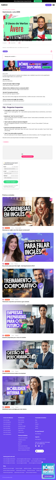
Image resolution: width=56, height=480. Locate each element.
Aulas (36, 422)
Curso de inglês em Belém (22, 463)
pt (39, 451)
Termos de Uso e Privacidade (24, 448)
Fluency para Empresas (23, 446)
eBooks (36, 428)
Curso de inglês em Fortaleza (9, 463)
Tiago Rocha (20, 430)
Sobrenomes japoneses (8, 472)
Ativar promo (38, 1)
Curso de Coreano (7, 432)
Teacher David (21, 432)
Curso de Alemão (6, 428)
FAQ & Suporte (38, 439)
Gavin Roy (20, 424)
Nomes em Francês (31, 470)
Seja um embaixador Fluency (24, 450)
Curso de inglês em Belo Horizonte (24, 458)
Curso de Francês (6, 424)
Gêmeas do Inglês (21, 426)
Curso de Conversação (23, 437)
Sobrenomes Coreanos (21, 470)
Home (4, 9)
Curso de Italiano (6, 426)
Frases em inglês (19, 468)
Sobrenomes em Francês (19, 472)
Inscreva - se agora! (10, 181)
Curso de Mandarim (7, 434)
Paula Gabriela (21, 422)
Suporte (19, 443)
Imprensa (20, 441)
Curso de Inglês (6, 420)
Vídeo (6, 51)
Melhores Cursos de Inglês (8, 468)
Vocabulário (13, 9)
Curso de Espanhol (7, 422)
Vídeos (9, 9)
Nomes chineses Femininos (31, 472)
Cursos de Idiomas (8, 417)
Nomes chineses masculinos (9, 470)
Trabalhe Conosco (22, 439)
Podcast (36, 424)
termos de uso (11, 186)
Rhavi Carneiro (21, 420)
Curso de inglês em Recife (36, 460)
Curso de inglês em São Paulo (9, 458)
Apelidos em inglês (27, 468)
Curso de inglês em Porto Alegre (22, 460)
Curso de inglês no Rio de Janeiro (39, 458)
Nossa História (38, 433)
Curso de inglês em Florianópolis (35, 463)
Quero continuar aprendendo (27, 156)
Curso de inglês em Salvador (9, 460)
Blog (6, 9)
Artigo (8, 228)
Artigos (36, 426)
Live (7, 263)
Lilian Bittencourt (21, 428)
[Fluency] (4, 5)
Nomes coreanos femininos (38, 468)
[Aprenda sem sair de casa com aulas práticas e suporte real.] (27, 66)
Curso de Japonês (7, 430)
